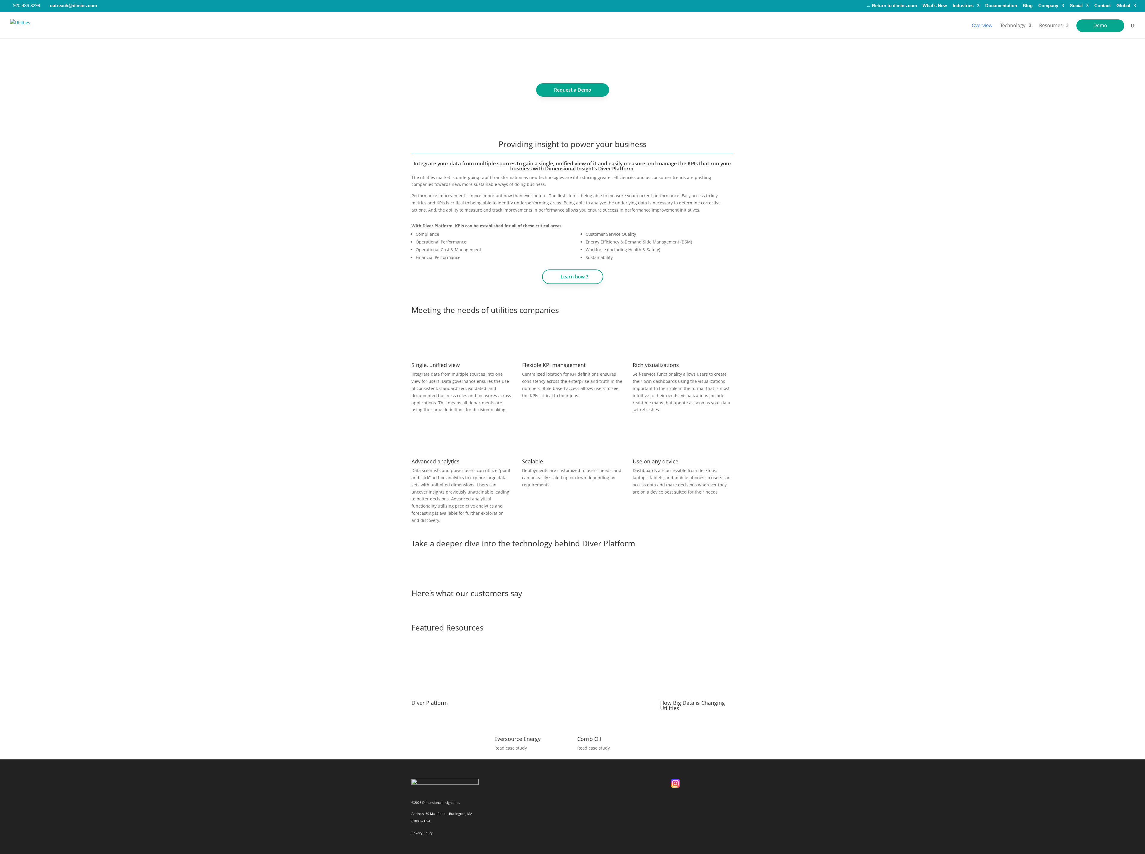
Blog (1028, 5)
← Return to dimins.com (891, 5)
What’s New (935, 5)
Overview (982, 26)
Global (1123, 5)
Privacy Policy (422, 832)
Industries (963, 5)
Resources (1051, 26)
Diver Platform (429, 702)
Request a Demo (572, 90)
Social (1076, 5)
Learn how (573, 276)
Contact (1102, 5)
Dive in (572, 566)
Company (1048, 5)
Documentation (1001, 5)
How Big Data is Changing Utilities (692, 705)
